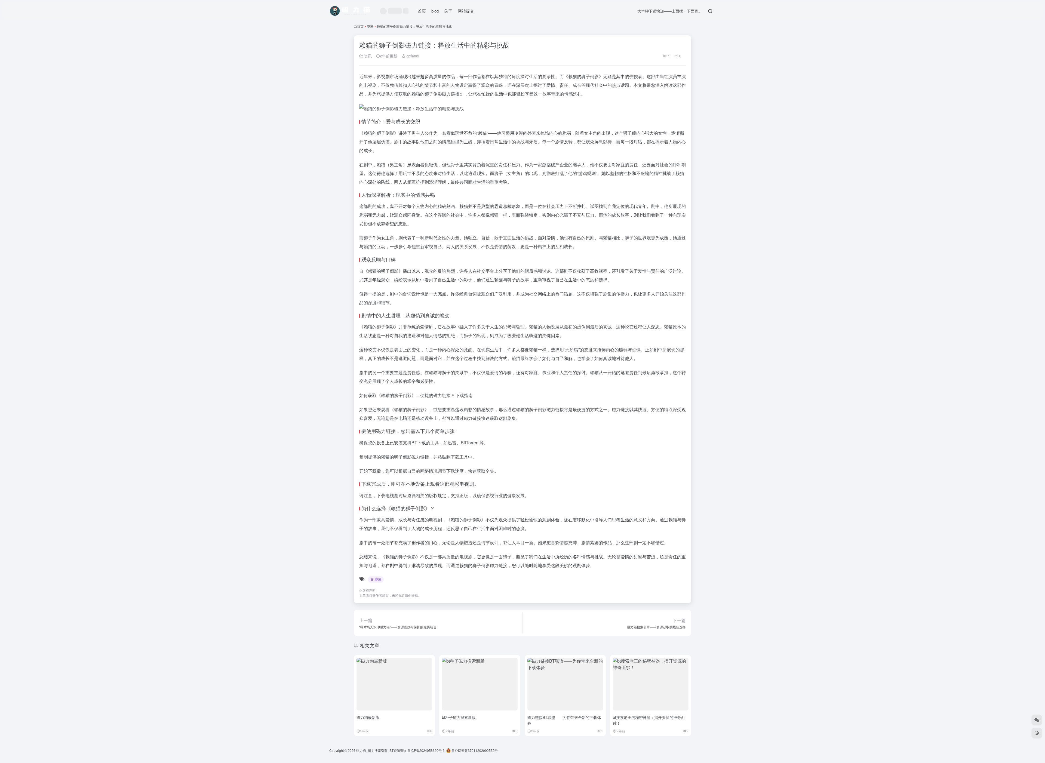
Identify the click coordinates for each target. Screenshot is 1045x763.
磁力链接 (450, 94)
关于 (448, 11)
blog (435, 11)
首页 (422, 11)
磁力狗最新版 (367, 717)
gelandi (412, 56)
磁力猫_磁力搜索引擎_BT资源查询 (381, 750)
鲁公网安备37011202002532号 (474, 750)
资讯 (370, 26)
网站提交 (466, 11)
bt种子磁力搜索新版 (459, 717)
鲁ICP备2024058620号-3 (426, 750)
